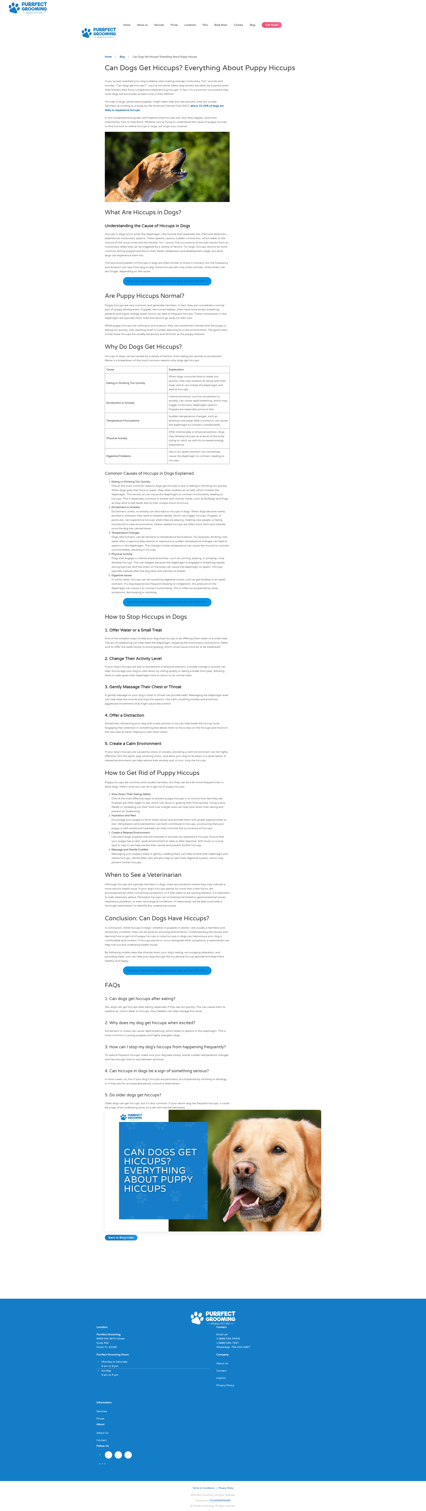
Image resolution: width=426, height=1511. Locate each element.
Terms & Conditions (203, 1488)
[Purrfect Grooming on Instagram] (108, 1455)
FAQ (205, 24)
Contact (238, 24)
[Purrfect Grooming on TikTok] (128, 1455)
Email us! (222, 1334)
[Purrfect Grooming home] (213, 1317)
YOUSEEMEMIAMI (220, 1500)
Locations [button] (190, 24)
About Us (222, 1363)
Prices (174, 24)
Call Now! (271, 25)
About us (142, 24)
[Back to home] (29, 8)
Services (159, 24)
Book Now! (220, 24)
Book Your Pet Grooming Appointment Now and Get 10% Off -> (167, 281)
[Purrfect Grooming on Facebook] (118, 1455)
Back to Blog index (121, 1237)
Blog (252, 24)
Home (126, 24)
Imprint (221, 1378)
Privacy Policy (225, 1385)
